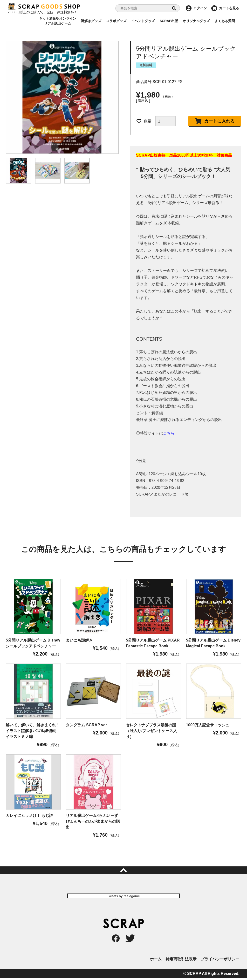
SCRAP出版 (169, 21)
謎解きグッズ (91, 21)
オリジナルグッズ (196, 21)
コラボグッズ (116, 21)
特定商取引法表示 (181, 959)
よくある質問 (225, 21)
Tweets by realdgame (123, 896)
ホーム (156, 959)
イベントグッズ (143, 21)
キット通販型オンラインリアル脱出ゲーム (57, 20)
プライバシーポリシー (220, 959)
